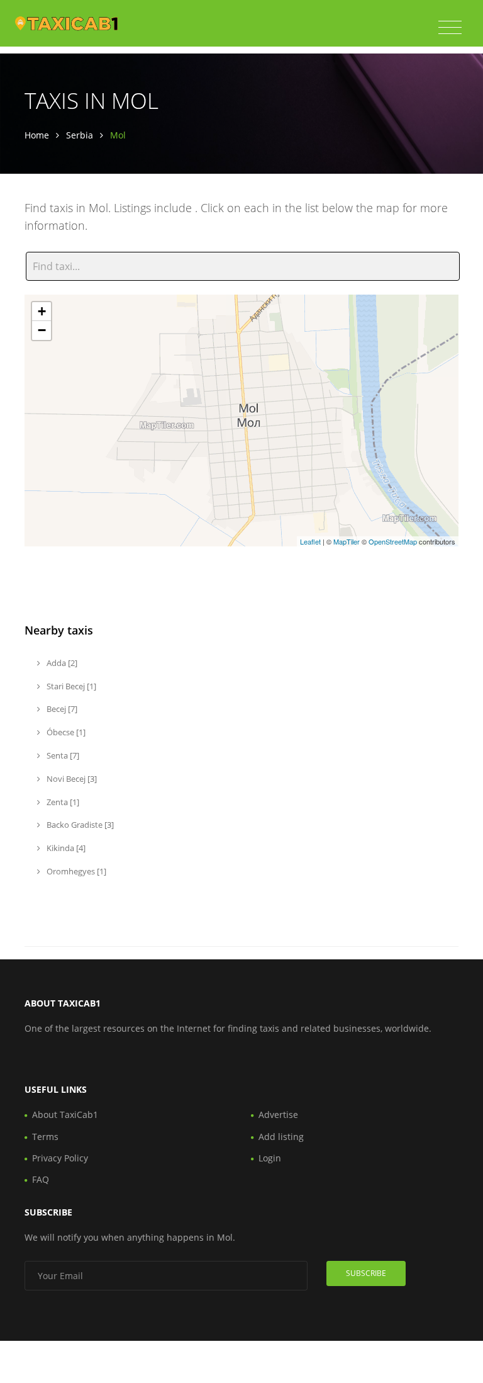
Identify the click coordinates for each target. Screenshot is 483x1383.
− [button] (42, 330)
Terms (45, 1137)
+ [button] (42, 311)
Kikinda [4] (65, 848)
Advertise (278, 1115)
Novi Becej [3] (71, 778)
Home (37, 135)
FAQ (40, 1179)
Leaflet (310, 541)
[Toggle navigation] (450, 28)
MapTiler (346, 541)
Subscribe (366, 1273)
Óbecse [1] (65, 732)
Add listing (281, 1137)
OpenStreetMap (393, 541)
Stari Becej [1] (70, 686)
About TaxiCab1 (65, 1115)
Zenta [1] (62, 802)
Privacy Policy (60, 1158)
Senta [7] (62, 755)
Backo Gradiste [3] (79, 824)
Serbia (79, 135)
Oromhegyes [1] (75, 871)
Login (269, 1158)
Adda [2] (61, 663)
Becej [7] (61, 708)
